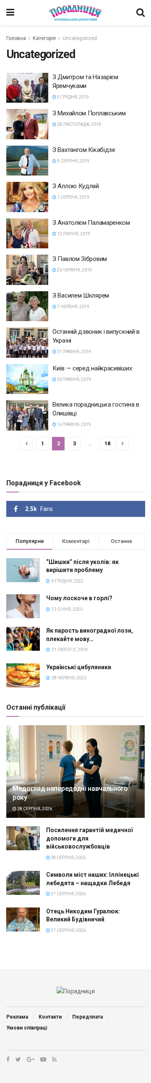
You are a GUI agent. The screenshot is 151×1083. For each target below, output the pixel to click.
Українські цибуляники (78, 667)
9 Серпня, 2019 (72, 161)
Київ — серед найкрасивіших (92, 368)
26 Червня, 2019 (74, 270)
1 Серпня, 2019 (72, 197)
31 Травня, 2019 (73, 351)
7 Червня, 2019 (72, 306)
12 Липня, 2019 (73, 234)
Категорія (44, 38)
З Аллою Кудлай (75, 186)
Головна (16, 38)
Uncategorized (79, 38)
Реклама (17, 1017)
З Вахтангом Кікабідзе (83, 150)
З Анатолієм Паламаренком (91, 222)
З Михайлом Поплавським (88, 113)
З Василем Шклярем (80, 295)
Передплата (87, 1017)
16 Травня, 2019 (73, 424)
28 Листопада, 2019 (78, 124)
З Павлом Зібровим (79, 259)
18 (107, 443)
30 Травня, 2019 (73, 379)
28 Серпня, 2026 (34, 808)
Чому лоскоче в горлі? (79, 598)
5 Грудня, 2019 (72, 97)
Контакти (50, 1017)
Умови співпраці (26, 1028)
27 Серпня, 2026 (68, 893)
